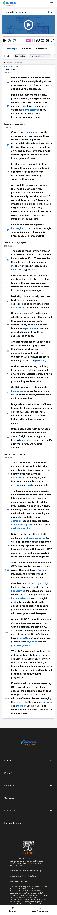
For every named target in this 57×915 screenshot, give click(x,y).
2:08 (7, 351)
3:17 (7, 509)
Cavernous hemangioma (40, 56)
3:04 (7, 473)
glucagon (21, 705)
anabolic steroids (20, 528)
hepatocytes (18, 307)
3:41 (7, 545)
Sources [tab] (26, 48)
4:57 (7, 698)
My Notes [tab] (41, 48)
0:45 (7, 171)
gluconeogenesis (20, 645)
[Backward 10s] (9, 40)
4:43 (7, 664)
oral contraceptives (22, 524)
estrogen (16, 520)
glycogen (16, 485)
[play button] (4, 40)
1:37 (7, 283)
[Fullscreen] (52, 40)
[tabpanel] (28, 385)
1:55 (7, 324)
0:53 (7, 202)
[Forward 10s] (14, 40)
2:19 (7, 373)
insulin (47, 702)
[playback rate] (47, 40)
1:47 (7, 302)
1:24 (7, 260)
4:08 (7, 598)
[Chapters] (33, 40)
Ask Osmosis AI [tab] (40, 911)
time (24, 553)
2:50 (7, 438)
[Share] (47, 12)
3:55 (7, 570)
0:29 (7, 145)
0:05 (7, 83)
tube (34, 168)
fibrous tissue (18, 391)
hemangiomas (31, 109)
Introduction (20, 56)
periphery (40, 360)
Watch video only (10, 66)
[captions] (42, 40)
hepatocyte (25, 440)
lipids (29, 485)
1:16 (7, 230)
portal (31, 498)
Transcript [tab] (11, 48)
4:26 (7, 632)
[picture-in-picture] (38, 40)
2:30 (7, 392)
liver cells (16, 269)
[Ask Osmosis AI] (28, 40)
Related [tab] (13, 911)
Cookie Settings (35, 871)
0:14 (7, 106)
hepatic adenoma (20, 598)
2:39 (7, 413)
